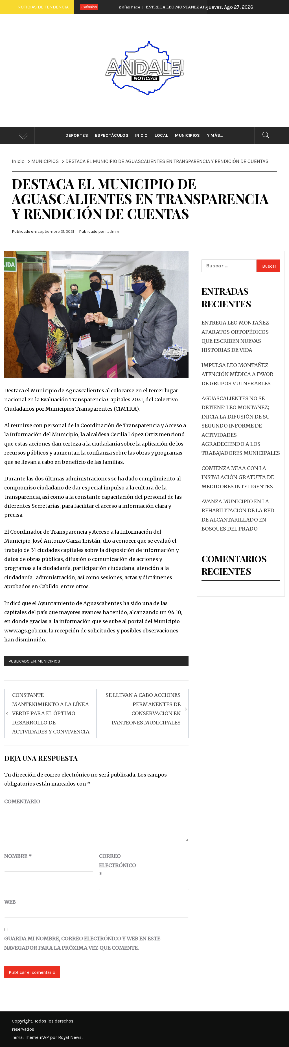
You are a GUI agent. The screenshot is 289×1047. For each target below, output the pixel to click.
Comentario (22, 801)
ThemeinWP (37, 1037)
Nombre (18, 856)
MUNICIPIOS (49, 661)
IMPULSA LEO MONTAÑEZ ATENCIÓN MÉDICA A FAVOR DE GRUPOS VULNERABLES (237, 374)
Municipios (187, 135)
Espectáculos (111, 135)
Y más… (215, 135)
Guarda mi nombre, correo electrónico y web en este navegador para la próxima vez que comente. (82, 943)
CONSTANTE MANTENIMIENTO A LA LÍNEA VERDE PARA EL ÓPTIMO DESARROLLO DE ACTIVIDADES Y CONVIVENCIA (50, 713)
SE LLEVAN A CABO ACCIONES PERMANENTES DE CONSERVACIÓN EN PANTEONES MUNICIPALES (143, 709)
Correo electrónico (113, 865)
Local (161, 135)
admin (113, 231)
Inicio (141, 135)
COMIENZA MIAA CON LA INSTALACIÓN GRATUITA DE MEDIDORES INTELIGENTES (238, 477)
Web (10, 902)
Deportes (76, 135)
